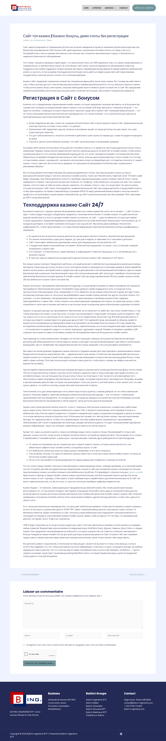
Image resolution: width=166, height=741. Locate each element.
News (49, 40)
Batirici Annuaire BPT (96, 709)
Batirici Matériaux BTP (96, 712)
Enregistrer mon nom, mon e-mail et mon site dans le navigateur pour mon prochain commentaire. (71, 645)
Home (86, 8)
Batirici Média (92, 703)
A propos (96, 8)
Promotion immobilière (58, 706)
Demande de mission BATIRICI (62, 699)
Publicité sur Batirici (95, 715)
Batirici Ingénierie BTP (96, 699)
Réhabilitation (54, 709)
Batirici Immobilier (94, 706)
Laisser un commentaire (34, 40)
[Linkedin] (121, 734)
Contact (124, 8)
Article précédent (29, 574)
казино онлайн (136, 472)
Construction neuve (57, 703)
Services (109, 8)
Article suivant (138, 574)
